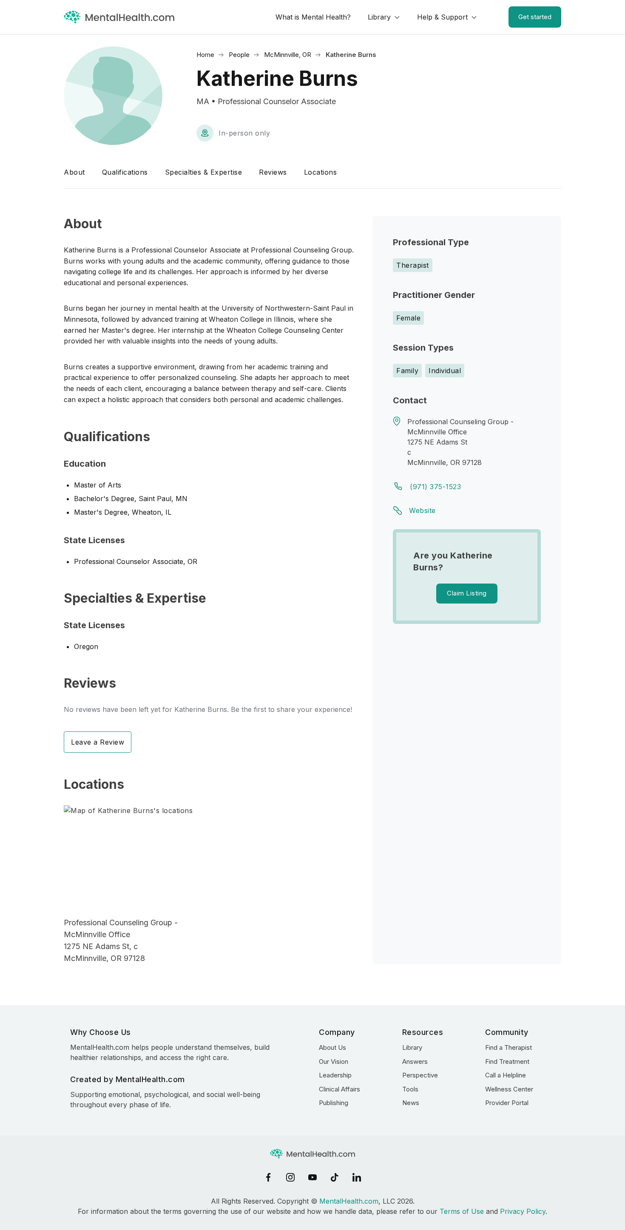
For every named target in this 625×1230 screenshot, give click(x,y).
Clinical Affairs (339, 1089)
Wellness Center (509, 1089)
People (239, 55)
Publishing (333, 1103)
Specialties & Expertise (203, 172)
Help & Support (442, 17)
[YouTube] (312, 1177)
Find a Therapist (508, 1047)
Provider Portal (506, 1103)
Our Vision (333, 1061)
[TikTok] (335, 1177)
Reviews (273, 172)
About (74, 172)
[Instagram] (290, 1177)
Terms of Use (462, 1211)
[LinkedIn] (357, 1177)
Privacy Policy (522, 1211)
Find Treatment (507, 1061)
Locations (320, 172)
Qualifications (125, 172)
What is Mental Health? (313, 17)
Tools (410, 1089)
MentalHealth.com (348, 1201)
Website (422, 510)
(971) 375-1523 (435, 486)
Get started (534, 17)
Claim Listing (467, 593)
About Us (332, 1047)
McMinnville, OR (287, 55)
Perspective (420, 1075)
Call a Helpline (505, 1075)
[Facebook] (268, 1177)
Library (379, 17)
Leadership (335, 1075)
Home (205, 55)
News (410, 1103)
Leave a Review (97, 742)
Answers (415, 1061)
